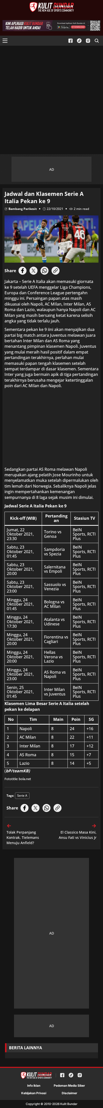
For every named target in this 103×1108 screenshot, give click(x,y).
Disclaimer (69, 1093)
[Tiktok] (79, 40)
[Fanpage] (70, 40)
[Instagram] (88, 40)
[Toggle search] (96, 40)
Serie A (22, 795)
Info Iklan (33, 1085)
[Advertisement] (51, 100)
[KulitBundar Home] (52, 7)
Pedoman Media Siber (69, 1085)
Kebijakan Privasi (33, 1093)
